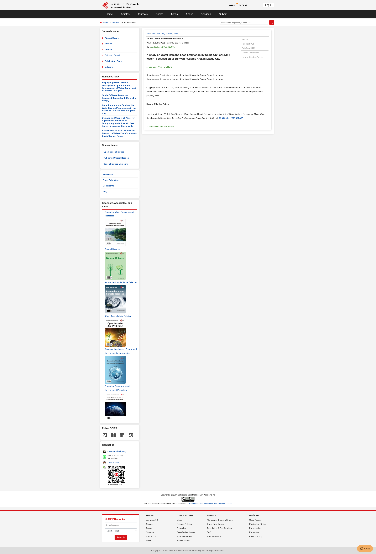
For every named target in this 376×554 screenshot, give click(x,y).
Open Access (255, 520)
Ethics (179, 520)
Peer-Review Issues (186, 532)
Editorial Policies (184, 524)
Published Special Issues (116, 158)
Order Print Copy (111, 180)
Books (159, 14)
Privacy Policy (255, 536)
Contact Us (108, 186)
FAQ (105, 191)
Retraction (254, 532)
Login (268, 5)
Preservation (255, 528)
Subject (149, 524)
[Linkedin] (122, 435)
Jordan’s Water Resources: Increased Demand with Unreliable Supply (119, 98)
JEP (148, 33)
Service (211, 515)
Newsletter (108, 174)
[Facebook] (113, 435)
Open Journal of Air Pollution (118, 316)
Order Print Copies (215, 524)
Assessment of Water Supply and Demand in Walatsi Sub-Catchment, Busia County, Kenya (119, 133)
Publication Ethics (257, 524)
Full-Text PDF (248, 44)
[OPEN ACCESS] (238, 5)
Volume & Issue (214, 536)
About (189, 14)
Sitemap (150, 532)
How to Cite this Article (252, 57)
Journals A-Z (152, 520)
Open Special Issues (114, 152)
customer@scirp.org (117, 451)
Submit (223, 14)
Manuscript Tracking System (220, 520)
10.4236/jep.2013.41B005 (163, 47)
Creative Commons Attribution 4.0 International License (210, 504)
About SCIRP (185, 515)
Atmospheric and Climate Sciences (121, 282)
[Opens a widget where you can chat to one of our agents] (365, 549)
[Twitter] (105, 435)
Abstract (245, 39)
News (174, 14)
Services (206, 14)
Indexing (109, 67)
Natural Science (112, 249)
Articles (125, 14)
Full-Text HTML (248, 48)
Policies (254, 515)
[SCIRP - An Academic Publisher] (120, 5)
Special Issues (183, 540)
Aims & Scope (112, 38)
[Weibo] (131, 435)
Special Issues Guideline (116, 164)
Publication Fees (113, 61)
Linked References (250, 52)
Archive (108, 49)
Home (109, 14)
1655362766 (113, 462)
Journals (143, 14)
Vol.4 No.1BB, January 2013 (165, 33)
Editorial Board (112, 55)
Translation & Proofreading (219, 528)
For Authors (182, 528)
